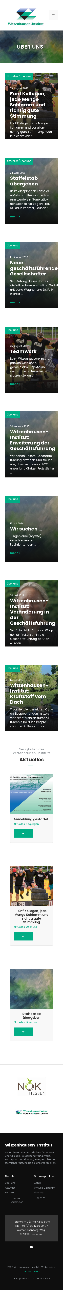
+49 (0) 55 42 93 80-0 (37, 1221)
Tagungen (32, 824)
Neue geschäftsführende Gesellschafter (34, 268)
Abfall (37, 1183)
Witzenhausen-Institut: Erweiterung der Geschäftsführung (32, 440)
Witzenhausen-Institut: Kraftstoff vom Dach (29, 693)
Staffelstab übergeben (24, 181)
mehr (23, 833)
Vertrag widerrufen (17, 1200)
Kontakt (9, 1192)
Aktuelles (12, 76)
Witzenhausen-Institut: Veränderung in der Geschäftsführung (32, 612)
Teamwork (23, 351)
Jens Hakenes (31, 1271)
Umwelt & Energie (44, 1187)
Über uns (25, 76)
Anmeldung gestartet (31, 819)
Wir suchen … (26, 529)
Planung (39, 1192)
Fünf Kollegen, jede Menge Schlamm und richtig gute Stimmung (28, 104)
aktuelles (10, 1187)
